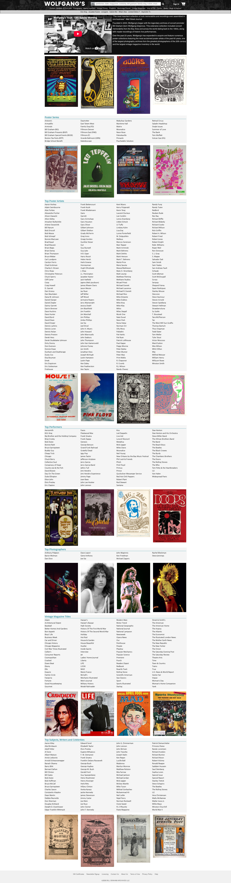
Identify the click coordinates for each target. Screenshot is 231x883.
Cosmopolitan (50, 657)
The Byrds (156, 453)
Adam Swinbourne (52, 207)
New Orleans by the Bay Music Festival (132, 456)
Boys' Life (49, 634)
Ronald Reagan (158, 763)
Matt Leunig (121, 274)
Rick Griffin (156, 230)
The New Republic (159, 643)
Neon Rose (120, 132)
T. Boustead (157, 314)
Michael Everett (122, 285)
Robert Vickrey (158, 760)
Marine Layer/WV (89, 8)
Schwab (155, 271)
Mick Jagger (121, 444)
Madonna (120, 763)
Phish (118, 462)
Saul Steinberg (158, 769)
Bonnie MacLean (52, 239)
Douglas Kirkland (52, 804)
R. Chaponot (121, 360)
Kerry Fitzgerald (122, 207)
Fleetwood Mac (87, 433)
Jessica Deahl (86, 305)
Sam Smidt (156, 262)
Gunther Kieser (87, 242)
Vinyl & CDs (151, 8)
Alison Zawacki (51, 216)
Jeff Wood (85, 297)
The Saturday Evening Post (163, 652)
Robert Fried (157, 236)
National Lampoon (124, 631)
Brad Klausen (50, 245)
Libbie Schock (122, 222)
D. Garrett (49, 288)
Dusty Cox (49, 355)
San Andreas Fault (159, 268)
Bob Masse (49, 233)
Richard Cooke (158, 224)
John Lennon (86, 485)
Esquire (48, 672)
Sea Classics (121, 678)
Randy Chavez (122, 369)
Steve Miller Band (159, 436)
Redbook (120, 666)
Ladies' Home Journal (89, 657)
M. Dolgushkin (122, 236)
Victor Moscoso (158, 340)
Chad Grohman (51, 265)
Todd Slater (156, 331)
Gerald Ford (85, 772)
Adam (47, 620)
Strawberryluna (158, 308)
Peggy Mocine (122, 346)
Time (154, 660)
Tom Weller (156, 334)
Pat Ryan (120, 337)
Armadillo (49, 123)
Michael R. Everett (123, 291)
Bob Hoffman (50, 781)
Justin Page (85, 360)
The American (158, 623)
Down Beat (49, 663)
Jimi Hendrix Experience (90, 473)
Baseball (48, 626)
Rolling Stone (121, 672)
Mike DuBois (121, 300)
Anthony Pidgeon (52, 553)
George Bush (86, 763)
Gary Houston (86, 222)
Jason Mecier (86, 288)
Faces (83, 430)
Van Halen (156, 473)
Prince (119, 471)
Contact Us (115, 874)
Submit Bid (113, 12)
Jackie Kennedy (87, 792)
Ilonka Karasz (86, 789)
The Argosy (156, 628)
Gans (83, 213)
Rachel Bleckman (159, 553)
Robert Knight (158, 242)
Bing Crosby (50, 439)
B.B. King (48, 433)
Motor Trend (121, 623)
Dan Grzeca (49, 291)
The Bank (156, 132)
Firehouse (49, 369)
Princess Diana (158, 746)
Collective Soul (51, 462)
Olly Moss (120, 328)
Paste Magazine (122, 809)
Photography (77, 8)
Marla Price (121, 262)
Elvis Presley (50, 482)
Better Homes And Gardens (56, 628)
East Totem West (87, 123)
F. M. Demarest (87, 755)
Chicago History (51, 643)
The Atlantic (157, 631)
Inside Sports (86, 649)
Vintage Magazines (138, 8)
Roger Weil (156, 248)
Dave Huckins (50, 311)
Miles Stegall (121, 311)
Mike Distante (122, 297)
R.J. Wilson (120, 366)
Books (166, 8)
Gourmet (48, 686)
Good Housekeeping (53, 683)
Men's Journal (86, 680)
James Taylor (86, 456)
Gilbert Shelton (87, 230)
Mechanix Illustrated (89, 678)
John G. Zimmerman (124, 743)
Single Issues (157, 126)
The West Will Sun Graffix (162, 323)
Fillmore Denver (87, 129)
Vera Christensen (159, 795)
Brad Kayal (49, 242)
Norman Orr (121, 326)
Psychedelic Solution (124, 141)
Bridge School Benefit (54, 141)
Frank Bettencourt (88, 204)
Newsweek (120, 634)
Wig (153, 352)
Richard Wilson (158, 227)
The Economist (158, 634)
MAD (83, 669)
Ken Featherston (87, 366)
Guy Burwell (86, 248)
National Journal (123, 628)
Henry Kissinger (87, 781)
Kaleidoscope (86, 141)
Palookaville (121, 135)
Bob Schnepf (50, 236)
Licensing (105, 874)
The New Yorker (158, 646)
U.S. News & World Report (163, 672)
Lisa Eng (119, 230)
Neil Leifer (120, 795)
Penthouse (120, 643)
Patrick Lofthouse (123, 340)
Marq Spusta (121, 265)
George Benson (87, 444)
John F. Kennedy (87, 809)
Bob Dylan (49, 442)
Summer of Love (159, 129)
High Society (86, 626)
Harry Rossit (86, 256)
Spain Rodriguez (159, 288)
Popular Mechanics (124, 652)
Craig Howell (50, 285)
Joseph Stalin (121, 755)
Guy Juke (84, 250)
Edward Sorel (86, 743)
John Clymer (86, 807)
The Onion (156, 649)
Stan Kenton (157, 430)
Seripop (155, 282)
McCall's (84, 675)
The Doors (156, 459)
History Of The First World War (93, 628)
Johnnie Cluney (87, 346)
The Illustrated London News (164, 637)
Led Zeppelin (121, 433)
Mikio (118, 308)
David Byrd (49, 317)
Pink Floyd (120, 465)
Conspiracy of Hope (53, 465)
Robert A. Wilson (159, 233)
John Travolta (121, 752)
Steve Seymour (158, 297)
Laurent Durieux (123, 213)
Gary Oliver (85, 224)
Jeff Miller (85, 294)
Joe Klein (84, 801)
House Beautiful (87, 643)
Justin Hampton (87, 357)
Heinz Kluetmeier (88, 778)
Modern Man (121, 620)
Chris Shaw (49, 271)
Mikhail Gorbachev (124, 789)
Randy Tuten (157, 207)
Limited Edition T (134, 12)
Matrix (119, 126)
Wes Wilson (157, 346)
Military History (87, 683)
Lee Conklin (121, 216)
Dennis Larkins (51, 326)
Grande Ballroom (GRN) (90, 138)
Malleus (119, 239)
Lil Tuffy (119, 224)
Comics (159, 8)
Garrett (84, 216)
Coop (47, 282)
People (119, 646)
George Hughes (87, 766)
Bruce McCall (50, 783)
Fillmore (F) (85, 135)
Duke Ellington (51, 476)
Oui (117, 640)
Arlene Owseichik (52, 224)
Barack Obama (51, 763)
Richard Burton (158, 755)
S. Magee (156, 256)
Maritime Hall (122, 123)
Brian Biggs (49, 248)
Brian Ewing (50, 250)
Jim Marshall (86, 314)
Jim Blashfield (86, 308)
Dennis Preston (51, 334)
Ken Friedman (122, 555)
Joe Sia (83, 323)
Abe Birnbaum (51, 746)
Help (156, 874)
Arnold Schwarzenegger (54, 760)
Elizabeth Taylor (87, 746)
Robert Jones (157, 239)
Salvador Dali (157, 259)
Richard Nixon (158, 757)
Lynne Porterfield (123, 233)
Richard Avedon (158, 752)
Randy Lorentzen (159, 749)
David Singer (50, 323)
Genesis (84, 442)
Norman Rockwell (123, 801)
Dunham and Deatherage (55, 352)
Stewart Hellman (159, 305)
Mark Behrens (122, 250)
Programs (112, 8)
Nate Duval (121, 317)
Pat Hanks (120, 334)
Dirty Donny (50, 343)
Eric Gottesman (51, 366)
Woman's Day (158, 680)
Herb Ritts (85, 783)
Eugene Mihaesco (88, 752)
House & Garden (87, 640)
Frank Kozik (85, 207)
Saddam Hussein (159, 766)
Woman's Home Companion (164, 683)
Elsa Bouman (50, 357)
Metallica (120, 442)
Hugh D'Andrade (87, 268)
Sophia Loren (157, 772)
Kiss (118, 430)
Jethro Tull (85, 468)
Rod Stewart (121, 482)
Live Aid (119, 436)
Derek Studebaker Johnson (56, 340)
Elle (46, 669)
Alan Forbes (50, 210)
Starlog (119, 686)
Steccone (156, 294)
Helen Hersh (86, 259)
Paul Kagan (121, 343)
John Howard (86, 331)
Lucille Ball (120, 760)
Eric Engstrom (50, 363)
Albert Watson (51, 755)
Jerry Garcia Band (88, 465)
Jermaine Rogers (87, 300)
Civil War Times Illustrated (55, 649)
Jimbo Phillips (86, 320)
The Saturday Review (160, 654)
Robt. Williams (158, 245)
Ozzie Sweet (121, 804)
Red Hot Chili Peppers (125, 476)
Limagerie (104, 12)
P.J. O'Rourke (121, 807)
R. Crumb (120, 363)
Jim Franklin (85, 311)
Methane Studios (123, 279)
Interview (84, 652)
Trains (154, 666)
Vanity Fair (156, 675)
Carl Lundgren (50, 259)
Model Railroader (88, 686)
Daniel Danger (51, 300)
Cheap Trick (49, 453)
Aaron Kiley (49, 743)
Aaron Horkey (50, 204)
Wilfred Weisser (158, 355)
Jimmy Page (85, 476)
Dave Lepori (86, 553)
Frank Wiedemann (88, 210)
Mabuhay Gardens (124, 120)
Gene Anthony (87, 555)
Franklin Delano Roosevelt (91, 760)
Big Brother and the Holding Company (60, 436)
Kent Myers (121, 204)
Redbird (155, 210)
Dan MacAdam (51, 294)
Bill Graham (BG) (52, 129)
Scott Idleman (158, 274)
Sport (118, 680)
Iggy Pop (84, 453)
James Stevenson (88, 795)
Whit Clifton (157, 349)
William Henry (158, 357)
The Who (156, 465)
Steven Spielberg (159, 302)
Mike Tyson (121, 786)
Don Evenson (50, 346)
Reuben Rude (157, 213)
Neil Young (120, 453)
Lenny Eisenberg (123, 219)
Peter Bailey (121, 349)
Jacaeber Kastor (94, 12)
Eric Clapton (50, 485)
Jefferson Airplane (88, 459)
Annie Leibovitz (51, 757)
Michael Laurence (123, 288)
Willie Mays (157, 804)
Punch (119, 660)
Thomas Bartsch (159, 326)
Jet (82, 654)
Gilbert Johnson (87, 227)
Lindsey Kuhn (122, 227)
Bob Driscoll (50, 230)
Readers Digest (122, 663)
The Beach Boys (158, 444)
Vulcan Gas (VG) (158, 138)
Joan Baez (85, 479)
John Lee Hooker (87, 482)
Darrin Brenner (51, 308)
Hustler (84, 646)
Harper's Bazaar (87, 623)
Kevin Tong (120, 210)
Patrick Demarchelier (161, 743)
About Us (124, 874)
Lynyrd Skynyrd (122, 439)
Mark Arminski (122, 248)
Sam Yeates (157, 265)
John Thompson (87, 340)
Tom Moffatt (157, 135)
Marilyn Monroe (123, 766)
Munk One (120, 314)
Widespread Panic (159, 476)
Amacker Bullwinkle (53, 222)
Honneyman (86, 265)
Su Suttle (155, 311)
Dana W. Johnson (52, 297)
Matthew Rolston (123, 769)
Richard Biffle (157, 219)
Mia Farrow (121, 772)
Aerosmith (49, 430)
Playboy (119, 649)
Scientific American (124, 675)
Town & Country (158, 663)
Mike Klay (120, 305)
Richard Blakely (158, 222)
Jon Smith (85, 349)
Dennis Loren (50, 328)
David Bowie (50, 471)
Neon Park (120, 320)
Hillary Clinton (86, 786)
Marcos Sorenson (123, 242)
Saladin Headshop (159, 123)
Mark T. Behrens (123, 259)
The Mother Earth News (162, 640)
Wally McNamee (159, 798)
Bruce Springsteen (52, 447)
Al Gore (48, 752)
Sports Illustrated (123, 683)
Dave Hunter (50, 314)
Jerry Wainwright (87, 302)
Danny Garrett (51, 305)
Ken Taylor (85, 369)
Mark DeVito (121, 253)
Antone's (48, 120)
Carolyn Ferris (50, 262)
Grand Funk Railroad (89, 447)
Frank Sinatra (86, 436)
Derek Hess (49, 337)
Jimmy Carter (86, 798)
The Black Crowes (159, 450)
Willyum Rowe (158, 360)
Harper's (84, 620)
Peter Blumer (121, 352)
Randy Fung (157, 204)
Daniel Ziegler (50, 302)
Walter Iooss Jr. (158, 801)
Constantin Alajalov (53, 792)
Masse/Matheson (123, 268)
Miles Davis (121, 447)
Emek (47, 360)
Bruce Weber (50, 256)
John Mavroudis (87, 334)
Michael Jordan (122, 778)
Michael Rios (121, 294)
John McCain (121, 749)
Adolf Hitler (49, 749)
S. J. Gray (156, 253)
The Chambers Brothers (162, 456)
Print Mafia (121, 357)
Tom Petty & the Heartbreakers (165, 468)
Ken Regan (120, 757)
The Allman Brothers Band (163, 439)
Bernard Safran (51, 769)
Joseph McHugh (87, 355)
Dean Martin (50, 795)
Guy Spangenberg (88, 775)
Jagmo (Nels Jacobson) (90, 282)
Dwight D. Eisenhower (54, 807)
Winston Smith (158, 363)
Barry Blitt (49, 766)
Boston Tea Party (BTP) (54, 138)
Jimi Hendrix (86, 471)
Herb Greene (86, 262)
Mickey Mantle (122, 783)
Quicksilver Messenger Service (129, 473)
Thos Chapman (158, 328)
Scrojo (154, 279)
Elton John (49, 479)
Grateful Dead (86, 450)
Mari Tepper (121, 245)
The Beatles (157, 447)
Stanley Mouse (158, 291)
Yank (154, 686)
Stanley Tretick (158, 781)
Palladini (120, 331)
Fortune (48, 680)
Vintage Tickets (102, 8)
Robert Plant (121, 479)
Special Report (158, 778)
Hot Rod (84, 637)
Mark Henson (122, 256)
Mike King (120, 302)
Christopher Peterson (53, 274)
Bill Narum (49, 227)
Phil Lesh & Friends (124, 459)
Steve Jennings (158, 555)
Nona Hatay (121, 323)
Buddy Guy (49, 450)
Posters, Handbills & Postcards (61, 8)
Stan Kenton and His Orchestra (165, 433)
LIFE (82, 663)
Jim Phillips (85, 317)
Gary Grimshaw (87, 219)
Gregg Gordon (86, 239)
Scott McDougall (159, 276)
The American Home (160, 626)
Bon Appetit (50, 631)
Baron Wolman (51, 555)
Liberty (83, 660)
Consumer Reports (52, 654)
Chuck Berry (50, 459)
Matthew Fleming (123, 276)
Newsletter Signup (93, 874)
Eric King (84, 12)
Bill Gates (49, 775)
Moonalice (120, 129)
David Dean (49, 320)
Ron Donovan (158, 250)
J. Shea (83, 271)
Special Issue (157, 775)
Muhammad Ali (122, 792)
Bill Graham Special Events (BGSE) (59, 135)
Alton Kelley (50, 219)
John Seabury (86, 337)
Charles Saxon (50, 789)
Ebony (47, 666)
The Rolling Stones (159, 462)
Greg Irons (85, 236)
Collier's (48, 652)
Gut (82, 245)
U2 (153, 471)
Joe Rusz (84, 804)
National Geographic (124, 626)
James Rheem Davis (89, 285)
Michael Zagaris (122, 558)
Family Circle (50, 675)
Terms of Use (135, 874)
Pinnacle (119, 138)
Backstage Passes (124, 8)
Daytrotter (85, 120)
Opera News (121, 637)
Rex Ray (155, 216)
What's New (123, 12)
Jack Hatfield (86, 279)
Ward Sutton (157, 343)
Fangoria (48, 678)
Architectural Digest (53, 623)
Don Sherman (50, 801)
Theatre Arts (157, 657)
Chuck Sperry (50, 276)
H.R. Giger (85, 253)
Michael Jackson (123, 775)
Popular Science (123, 654)
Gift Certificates (78, 874)
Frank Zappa (86, 439)
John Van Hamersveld (89, 343)
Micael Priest (121, 282)
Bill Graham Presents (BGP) (56, 132)
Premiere (120, 657)
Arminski (48, 126)
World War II (157, 809)
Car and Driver (51, 640)
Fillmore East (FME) (88, 132)
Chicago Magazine (52, 646)
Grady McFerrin (87, 233)
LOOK (83, 666)
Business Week (51, 637)
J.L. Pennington (87, 274)
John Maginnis (122, 553)
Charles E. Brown (52, 268)
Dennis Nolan (50, 331)
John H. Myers (86, 328)
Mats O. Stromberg (124, 271)
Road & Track (121, 669)
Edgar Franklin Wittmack (55, 809)
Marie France (86, 672)
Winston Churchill (159, 807)
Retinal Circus (157, 120)
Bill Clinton (49, 772)
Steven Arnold (158, 300)
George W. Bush (87, 769)
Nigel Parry (121, 798)
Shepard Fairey (158, 285)
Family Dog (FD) (87, 126)
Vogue (154, 678)
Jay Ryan (84, 291)
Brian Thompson (52, 253)
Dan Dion (49, 558)
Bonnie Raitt (50, 444)
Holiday (84, 634)
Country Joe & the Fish (54, 468)
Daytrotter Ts (146, 12)
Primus (119, 468)
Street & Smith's (158, 620)
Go (163, 4)
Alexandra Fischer (52, 213)
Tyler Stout (156, 337)
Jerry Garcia (85, 462)
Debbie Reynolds (52, 798)
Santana (119, 485)
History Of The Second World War (95, 631)
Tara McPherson (158, 317)
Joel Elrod (84, 326)
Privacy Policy (147, 874)
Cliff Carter (49, 279)
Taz (153, 320)
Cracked (48, 660)
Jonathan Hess (86, 352)
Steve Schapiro (158, 783)
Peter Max (120, 355)
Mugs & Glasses (175, 8)
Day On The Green (52, 473)
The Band (156, 442)
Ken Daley (85, 363)
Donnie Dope (50, 349)
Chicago (48, 456)
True (154, 669)
